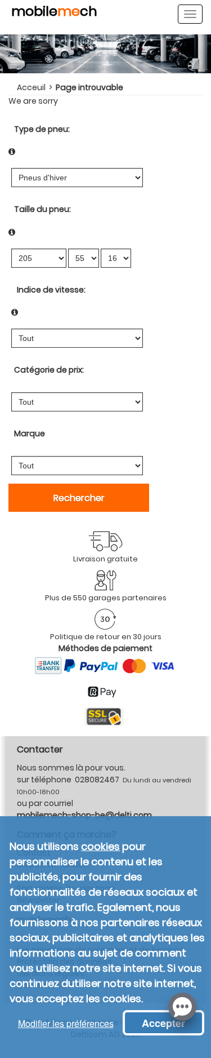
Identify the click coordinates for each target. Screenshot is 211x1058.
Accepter (163, 1023)
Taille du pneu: (42, 209)
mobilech (54, 13)
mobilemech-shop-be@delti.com (84, 815)
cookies (100, 846)
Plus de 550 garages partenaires (106, 597)
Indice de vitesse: (51, 289)
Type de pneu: (42, 129)
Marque (29, 433)
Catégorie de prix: (49, 369)
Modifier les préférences (66, 1023)
